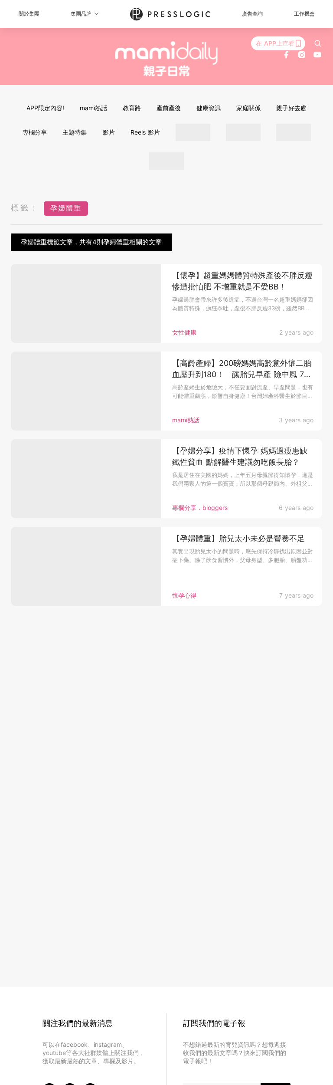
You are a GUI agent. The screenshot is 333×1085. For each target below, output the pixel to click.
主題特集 (74, 132)
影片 (109, 132)
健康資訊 (208, 108)
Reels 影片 (145, 132)
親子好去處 (291, 108)
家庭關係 (248, 108)
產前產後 (169, 108)
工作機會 (304, 13)
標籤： (25, 207)
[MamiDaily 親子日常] (166, 58)
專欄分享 (35, 132)
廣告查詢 (252, 13)
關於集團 (29, 13)
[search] (318, 43)
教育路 (132, 108)
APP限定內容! (45, 108)
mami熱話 (93, 108)
